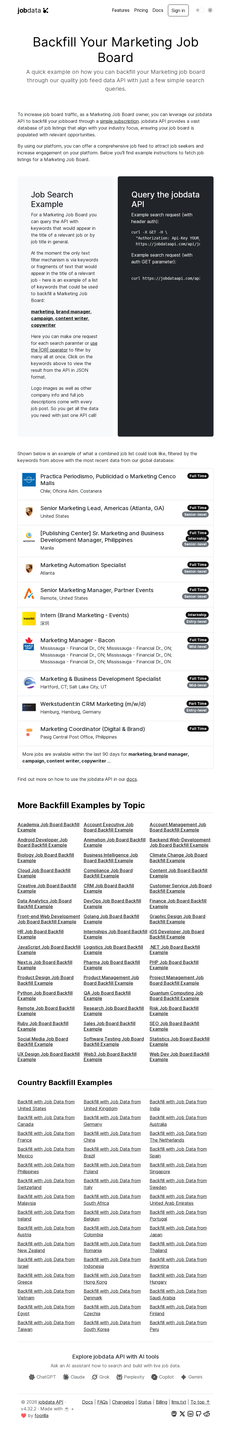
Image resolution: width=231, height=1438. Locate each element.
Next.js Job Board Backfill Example (44, 964)
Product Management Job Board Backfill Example (111, 980)
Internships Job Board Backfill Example (115, 934)
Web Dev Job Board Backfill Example (179, 1056)
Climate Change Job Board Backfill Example (178, 857)
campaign (42, 318)
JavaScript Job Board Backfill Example (49, 949)
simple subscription (119, 121)
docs (131, 779)
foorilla (41, 1415)
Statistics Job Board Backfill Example (180, 1041)
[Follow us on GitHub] (198, 1413)
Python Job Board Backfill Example (45, 995)
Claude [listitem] (78, 1377)
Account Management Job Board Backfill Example (178, 827)
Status (145, 1402)
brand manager (73, 311)
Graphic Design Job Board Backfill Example (177, 919)
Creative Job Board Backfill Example (46, 888)
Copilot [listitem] (166, 1377)
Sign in (178, 10)
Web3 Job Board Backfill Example (110, 1056)
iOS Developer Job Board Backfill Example (177, 934)
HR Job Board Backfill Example (40, 934)
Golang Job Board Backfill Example (111, 919)
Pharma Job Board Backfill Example (112, 964)
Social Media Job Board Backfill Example (42, 1041)
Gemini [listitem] (195, 1377)
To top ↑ (200, 1402)
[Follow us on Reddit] (206, 1413)
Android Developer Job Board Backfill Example (42, 842)
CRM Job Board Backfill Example (109, 888)
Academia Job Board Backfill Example (48, 827)
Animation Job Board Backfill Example (115, 842)
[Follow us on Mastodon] (174, 1413)
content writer (71, 318)
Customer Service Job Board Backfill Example (181, 888)
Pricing (141, 10)
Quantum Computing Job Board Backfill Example (176, 995)
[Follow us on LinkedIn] (190, 1413)
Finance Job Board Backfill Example (178, 903)
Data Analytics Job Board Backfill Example (44, 903)
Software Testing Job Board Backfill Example (114, 1041)
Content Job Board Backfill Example (178, 873)
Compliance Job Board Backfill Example (108, 873)
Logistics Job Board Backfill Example (113, 949)
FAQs (102, 1402)
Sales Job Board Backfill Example (110, 1026)
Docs (157, 10)
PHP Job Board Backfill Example (174, 964)
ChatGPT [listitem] (46, 1377)
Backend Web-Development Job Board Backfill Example (180, 842)
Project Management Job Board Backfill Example (177, 980)
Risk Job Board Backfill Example (174, 1010)
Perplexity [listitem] (134, 1377)
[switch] (200, 10)
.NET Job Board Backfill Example (175, 949)
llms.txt (179, 1402)
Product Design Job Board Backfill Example (45, 980)
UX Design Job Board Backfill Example (48, 1056)
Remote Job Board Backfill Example (46, 1010)
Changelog (123, 1402)
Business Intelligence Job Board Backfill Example (111, 857)
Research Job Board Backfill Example (114, 1010)
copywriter (43, 325)
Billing (161, 1402)
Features (121, 10)
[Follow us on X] (182, 1413)
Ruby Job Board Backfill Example (42, 1026)
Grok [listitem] (104, 1377)
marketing (42, 311)
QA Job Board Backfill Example (107, 995)
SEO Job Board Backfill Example (174, 1026)
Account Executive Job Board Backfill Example (109, 827)
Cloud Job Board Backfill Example (43, 873)
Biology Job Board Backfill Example (45, 857)
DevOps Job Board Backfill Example (112, 903)
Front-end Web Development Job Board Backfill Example (48, 919)
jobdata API (51, 1402)
